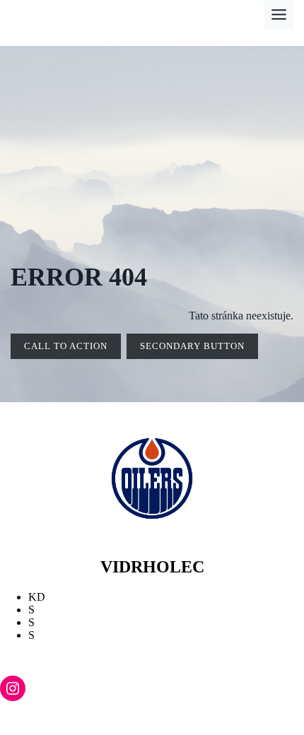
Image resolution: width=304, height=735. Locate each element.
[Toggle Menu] (278, 14)
